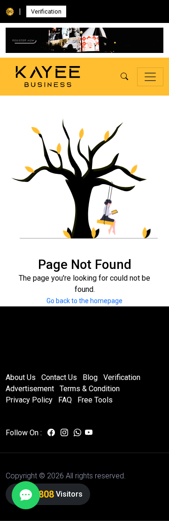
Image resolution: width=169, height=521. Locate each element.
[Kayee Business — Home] (48, 77)
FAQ (65, 399)
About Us (21, 377)
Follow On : (24, 432)
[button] (124, 76)
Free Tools (95, 399)
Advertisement (30, 388)
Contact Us (59, 377)
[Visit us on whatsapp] (77, 433)
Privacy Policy (29, 399)
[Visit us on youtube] (88, 433)
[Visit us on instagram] (64, 433)
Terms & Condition (90, 388)
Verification (46, 11)
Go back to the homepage (84, 301)
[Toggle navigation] (150, 76)
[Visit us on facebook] (51, 433)
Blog (90, 377)
